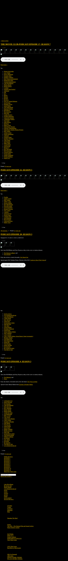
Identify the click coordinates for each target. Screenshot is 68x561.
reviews (6, 493)
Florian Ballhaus (8, 156)
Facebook (9, 508)
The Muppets (7, 377)
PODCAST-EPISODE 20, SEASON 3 (16, 234)
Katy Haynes (7, 320)
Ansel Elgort (7, 144)
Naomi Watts (7, 153)
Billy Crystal (7, 416)
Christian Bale (7, 216)
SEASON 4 (7, 462)
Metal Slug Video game (10, 471)
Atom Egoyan (7, 213)
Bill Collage (7, 131)
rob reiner (6, 441)
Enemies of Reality (9, 421)
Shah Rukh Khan (8, 341)
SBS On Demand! (12, 554)
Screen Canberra (11, 537)
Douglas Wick (7, 76)
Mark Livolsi (7, 125)
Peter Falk (6, 432)
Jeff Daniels (7, 141)
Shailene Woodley (9, 139)
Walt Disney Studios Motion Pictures (13, 130)
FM (5, 92)
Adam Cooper (7, 133)
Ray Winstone (7, 408)
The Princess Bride (9, 435)
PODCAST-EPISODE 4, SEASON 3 (16, 361)
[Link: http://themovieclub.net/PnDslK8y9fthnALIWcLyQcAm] (13, 61)
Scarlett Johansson (9, 116)
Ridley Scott (7, 222)
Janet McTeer (7, 324)
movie (5, 490)
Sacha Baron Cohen (9, 323)
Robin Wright (7, 410)
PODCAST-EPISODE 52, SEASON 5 (16, 170)
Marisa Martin (7, 85)
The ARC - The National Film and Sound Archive (20, 526)
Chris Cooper (7, 420)
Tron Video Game (12, 540)
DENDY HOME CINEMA (14, 557)
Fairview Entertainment (10, 128)
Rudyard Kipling (8, 109)
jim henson (7, 438)
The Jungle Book (8, 107)
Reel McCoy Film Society (14, 548)
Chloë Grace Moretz (9, 419)
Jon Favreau (7, 103)
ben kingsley (7, 347)
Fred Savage (7, 424)
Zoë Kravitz (7, 146)
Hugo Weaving (8, 402)
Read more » (4, 65)
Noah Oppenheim (8, 134)
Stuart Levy (7, 158)
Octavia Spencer (8, 152)
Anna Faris (7, 321)
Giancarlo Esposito (9, 118)
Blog (8, 511)
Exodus (6, 197)
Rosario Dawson (8, 209)
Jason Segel (7, 427)
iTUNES (9, 505)
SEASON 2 (7, 459)
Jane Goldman (8, 333)
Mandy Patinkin (8, 429)
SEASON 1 (7, 458)
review (6, 492)
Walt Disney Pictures (9, 127)
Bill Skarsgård (7, 150)
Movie (5, 95)
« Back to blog (4, 40)
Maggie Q (6, 147)
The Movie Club (30, 17)
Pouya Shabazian (8, 74)
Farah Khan (7, 330)
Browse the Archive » (6, 476)
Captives (6, 212)
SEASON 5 (7, 464)
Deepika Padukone (9, 329)
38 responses (4, 230)
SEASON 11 (7, 470)
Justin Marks (7, 106)
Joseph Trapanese (8, 155)
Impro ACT (10, 535)
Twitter (9, 507)
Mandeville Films (8, 80)
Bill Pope (6, 124)
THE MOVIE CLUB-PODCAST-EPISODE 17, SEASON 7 (26, 44)
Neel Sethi (6, 121)
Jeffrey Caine (7, 201)
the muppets (7, 442)
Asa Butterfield (8, 414)
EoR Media (7, 423)
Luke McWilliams (8, 83)
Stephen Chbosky (8, 77)
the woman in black (9, 348)
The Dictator (7, 344)
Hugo (5, 379)
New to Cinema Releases (10, 101)
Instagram (9, 510)
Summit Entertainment (10, 82)
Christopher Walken (9, 119)
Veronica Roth (8, 137)
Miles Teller (7, 143)
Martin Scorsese (8, 430)
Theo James (7, 140)
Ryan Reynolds (8, 206)
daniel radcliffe (8, 345)
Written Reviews (8, 456)
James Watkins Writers (10, 332)
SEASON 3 (7, 461)
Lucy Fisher (7, 73)
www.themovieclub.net (10, 315)
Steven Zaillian (8, 203)
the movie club (8, 486)
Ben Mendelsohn (8, 204)
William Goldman (8, 436)
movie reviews (8, 314)
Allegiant (6, 136)
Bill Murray (7, 110)
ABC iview (10, 556)
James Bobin (7, 426)
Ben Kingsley (7, 112)
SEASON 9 (7, 467)
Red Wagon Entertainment (11, 79)
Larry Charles (7, 335)
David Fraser (7, 215)
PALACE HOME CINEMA (14, 559)
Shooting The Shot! (12, 518)
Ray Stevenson (8, 149)
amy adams (7, 439)
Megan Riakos (8, 86)
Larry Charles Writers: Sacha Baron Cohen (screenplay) (18, 336)
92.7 (5, 94)
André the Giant (8, 413)
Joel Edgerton (7, 218)
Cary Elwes (7, 417)
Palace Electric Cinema (13, 527)
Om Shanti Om (8, 339)
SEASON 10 (7, 468)
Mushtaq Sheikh (8, 338)
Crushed (6, 88)
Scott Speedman (8, 207)
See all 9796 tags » (9, 499)
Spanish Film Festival (9, 89)
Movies (6, 97)
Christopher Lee (8, 401)
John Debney (7, 122)
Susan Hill (6, 342)
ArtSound (6, 91)
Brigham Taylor (8, 104)
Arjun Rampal (7, 327)
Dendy (6, 496)
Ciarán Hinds (7, 318)
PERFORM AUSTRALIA (14, 538)
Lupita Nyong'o (8, 115)
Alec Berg (6, 326)
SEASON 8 (7, 465)
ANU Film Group (12, 546)
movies (6, 495)
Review (6, 98)
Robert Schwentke (9, 71)
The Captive (7, 210)
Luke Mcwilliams (8, 484)
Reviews (6, 100)
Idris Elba (6, 113)
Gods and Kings (8, 221)
